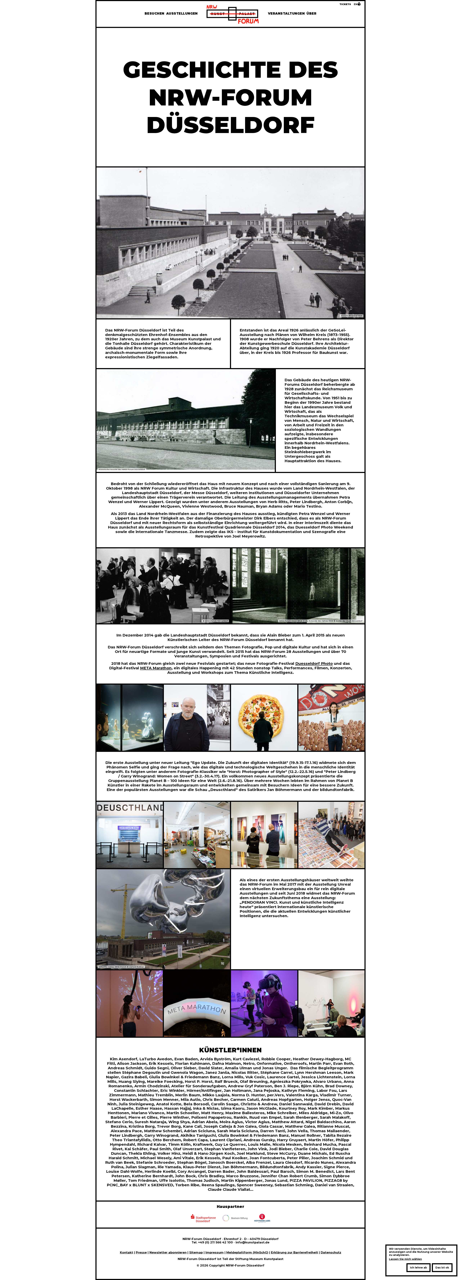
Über (311, 13)
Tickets (345, 4)
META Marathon (156, 668)
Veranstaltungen (286, 13)
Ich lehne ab (418, 1267)
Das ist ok (442, 1267)
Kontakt (126, 1252)
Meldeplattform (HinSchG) (247, 1252)
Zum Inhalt (10, 10)
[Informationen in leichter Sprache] (359, 5)
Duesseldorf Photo (314, 663)
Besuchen (154, 13)
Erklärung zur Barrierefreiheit (294, 1252)
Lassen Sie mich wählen (405, 1259)
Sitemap (196, 1252)
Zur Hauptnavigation (19, 10)
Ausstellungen (182, 13)
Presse (141, 1252)
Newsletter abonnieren (168, 1252)
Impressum (214, 1252)
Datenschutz (331, 1252)
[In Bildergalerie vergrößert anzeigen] (130, 718)
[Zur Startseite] (233, 15)
